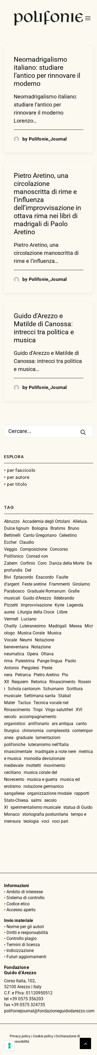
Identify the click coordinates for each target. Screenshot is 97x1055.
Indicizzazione (20, 950)
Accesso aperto (21, 909)
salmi (36, 800)
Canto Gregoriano (40, 535)
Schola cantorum (24, 688)
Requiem (20, 681)
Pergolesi (30, 667)
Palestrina (24, 660)
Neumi (26, 639)
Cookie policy (43, 1036)
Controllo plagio (21, 938)
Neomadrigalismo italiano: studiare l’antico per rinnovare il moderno (47, 71)
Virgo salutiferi (59, 709)
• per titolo (15, 484)
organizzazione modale (49, 793)
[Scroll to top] (85, 1043)
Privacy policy (20, 1036)
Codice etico (18, 903)
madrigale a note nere (55, 751)
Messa (75, 625)
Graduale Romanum (46, 591)
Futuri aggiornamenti (26, 956)
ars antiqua (62, 723)
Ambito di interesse (24, 891)
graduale (24, 737)
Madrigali (57, 625)
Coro (42, 563)
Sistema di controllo (25, 897)
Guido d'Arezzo (37, 598)
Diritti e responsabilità (27, 932)
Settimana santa (40, 695)
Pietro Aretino (46, 674)
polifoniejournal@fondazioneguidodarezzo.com (49, 1010)
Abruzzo (12, 521)
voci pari (60, 821)
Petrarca (23, 674)
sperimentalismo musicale (36, 807)
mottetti (33, 765)
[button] (86, 18)
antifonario (38, 723)
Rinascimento (62, 681)
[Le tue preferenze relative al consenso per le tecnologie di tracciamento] (9, 1046)
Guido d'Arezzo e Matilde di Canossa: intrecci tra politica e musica (44, 328)
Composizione (33, 549)
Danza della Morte (66, 563)
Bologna (40, 528)
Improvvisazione (36, 605)
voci (45, 821)
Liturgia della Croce (36, 612)
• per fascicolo (20, 470)
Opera (32, 653)
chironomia (33, 730)
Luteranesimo (33, 625)
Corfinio (27, 563)
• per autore (16, 477)
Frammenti (59, 584)
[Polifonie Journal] (48, 18)
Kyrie (59, 605)
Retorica (39, 681)
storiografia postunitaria (45, 814)
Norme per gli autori (25, 926)
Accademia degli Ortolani (46, 521)
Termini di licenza (23, 944)
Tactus (24, 702)
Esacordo (45, 577)
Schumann (53, 688)
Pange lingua (49, 660)
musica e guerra (42, 779)
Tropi (38, 709)
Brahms (57, 528)
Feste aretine (34, 584)
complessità (58, 730)
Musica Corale (31, 632)
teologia (31, 821)
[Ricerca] (48, 431)
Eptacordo (23, 577)
